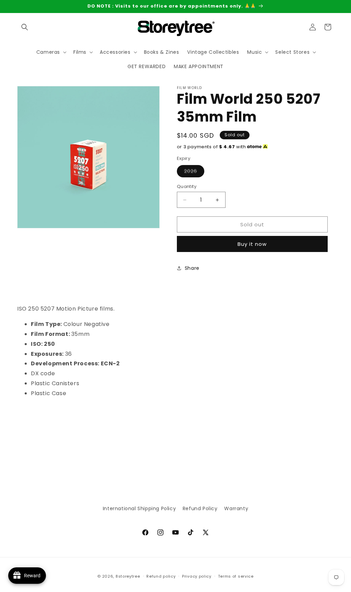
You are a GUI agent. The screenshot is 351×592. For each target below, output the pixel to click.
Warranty (236, 508)
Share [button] (192, 268)
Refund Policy (200, 508)
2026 (194, 172)
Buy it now (252, 244)
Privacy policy (196, 576)
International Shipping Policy (139, 508)
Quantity (186, 186)
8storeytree (128, 576)
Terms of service (236, 576)
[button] (24, 27)
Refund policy (161, 576)
